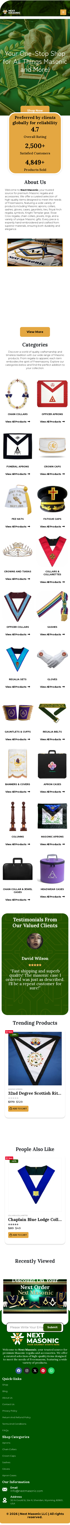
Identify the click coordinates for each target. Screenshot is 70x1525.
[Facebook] (18, 1370)
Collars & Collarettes (18, 1215)
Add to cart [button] (20, 1108)
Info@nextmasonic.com (26, 1491)
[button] (63, 12)
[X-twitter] (35, 1370)
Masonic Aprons (15, 1089)
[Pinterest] (43, 1370)
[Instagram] (27, 1370)
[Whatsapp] (51, 1370)
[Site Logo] (12, 12)
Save (10, 1032)
